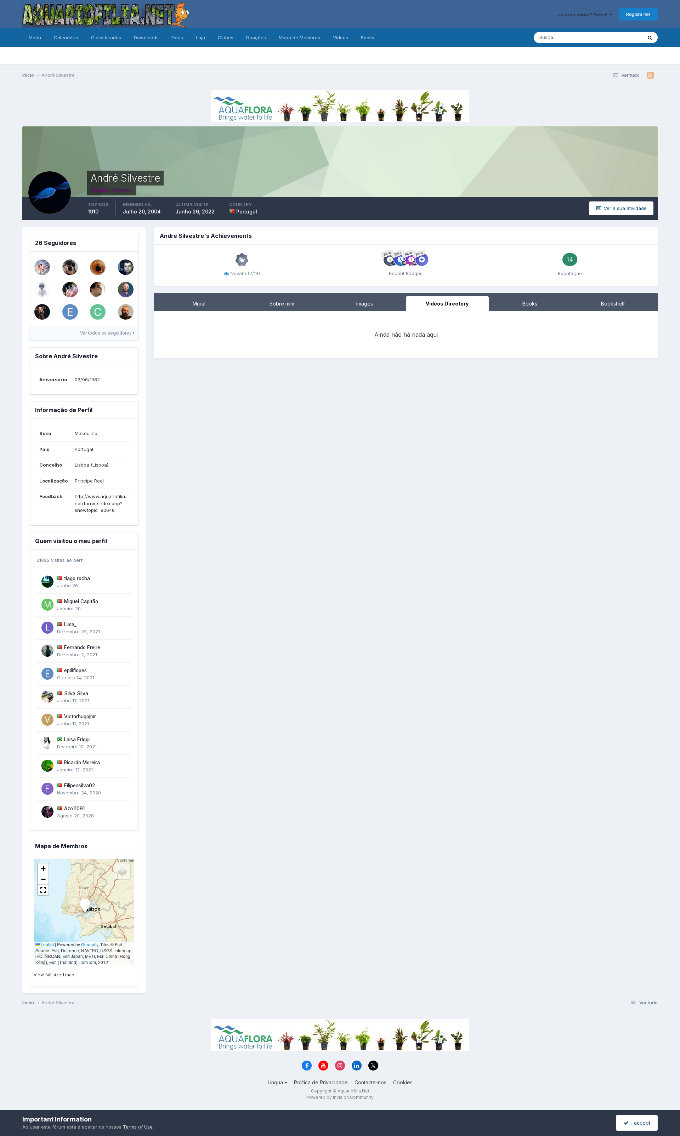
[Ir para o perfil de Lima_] (47, 628)
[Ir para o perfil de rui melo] (126, 312)
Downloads (146, 37)
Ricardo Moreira (82, 762)
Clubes (225, 37)
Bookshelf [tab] (613, 304)
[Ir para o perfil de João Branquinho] (126, 289)
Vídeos (340, 37)
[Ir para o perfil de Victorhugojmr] (47, 720)
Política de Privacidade (321, 1082)
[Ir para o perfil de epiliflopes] (70, 312)
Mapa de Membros (299, 37)
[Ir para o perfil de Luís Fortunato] (70, 267)
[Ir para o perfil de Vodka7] (70, 289)
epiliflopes (75, 670)
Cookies (403, 1082)
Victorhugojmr (80, 716)
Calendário (66, 37)
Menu (35, 37)
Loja (200, 37)
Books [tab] (529, 304)
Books (367, 37)
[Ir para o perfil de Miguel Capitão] (47, 605)
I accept (639, 1123)
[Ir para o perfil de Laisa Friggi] (47, 743)
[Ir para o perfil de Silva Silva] (47, 697)
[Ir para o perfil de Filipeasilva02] (47, 789)
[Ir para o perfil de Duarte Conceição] (98, 289)
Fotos (177, 37)
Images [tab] (364, 304)
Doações (256, 37)
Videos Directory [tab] (447, 304)
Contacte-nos (370, 1082)
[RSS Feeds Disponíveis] (650, 75)
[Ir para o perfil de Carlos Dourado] (126, 267)
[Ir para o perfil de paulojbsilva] (42, 289)
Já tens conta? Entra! (584, 14)
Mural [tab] (199, 304)
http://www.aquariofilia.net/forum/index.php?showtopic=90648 (100, 503)
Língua (276, 1082)
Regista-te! (638, 14)
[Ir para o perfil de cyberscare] (98, 312)
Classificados (106, 37)
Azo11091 (74, 808)
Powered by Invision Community (340, 1097)
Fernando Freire (82, 647)
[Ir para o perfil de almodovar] (42, 267)
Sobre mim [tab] (282, 304)
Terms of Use (138, 1127)
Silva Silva (76, 693)
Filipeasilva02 (79, 785)
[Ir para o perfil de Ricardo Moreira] (47, 766)
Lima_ (70, 624)
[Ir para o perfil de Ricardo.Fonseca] (42, 312)
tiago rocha (77, 578)
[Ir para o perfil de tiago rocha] (47, 582)
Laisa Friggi (77, 739)
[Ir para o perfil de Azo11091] (47, 812)
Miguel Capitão (81, 601)
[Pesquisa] (650, 37)
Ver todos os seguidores (106, 333)
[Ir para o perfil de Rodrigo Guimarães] (98, 267)
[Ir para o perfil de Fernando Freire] (47, 651)
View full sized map (54, 974)
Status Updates (616, 37)
